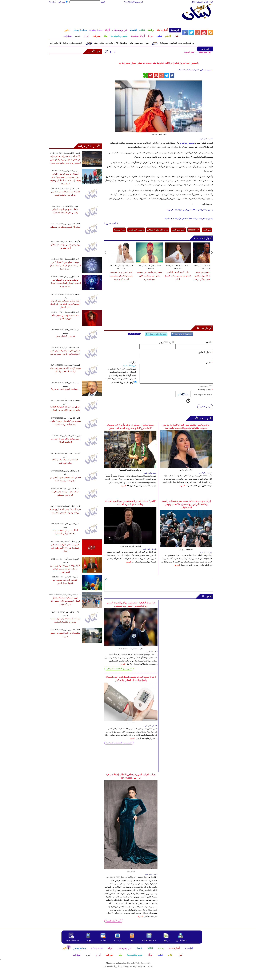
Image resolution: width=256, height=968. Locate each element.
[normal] (110, 51)
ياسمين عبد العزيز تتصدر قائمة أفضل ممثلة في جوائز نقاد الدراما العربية (189, 218)
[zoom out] (114, 51)
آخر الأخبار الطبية (113, 921)
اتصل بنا (103, 940)
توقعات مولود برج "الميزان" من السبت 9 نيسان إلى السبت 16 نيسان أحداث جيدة (65, 265)
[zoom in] (106, 51)
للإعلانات (117, 940)
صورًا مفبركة (119, 230)
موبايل (89, 940)
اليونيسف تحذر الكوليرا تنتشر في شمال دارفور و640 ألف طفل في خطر (65, 548)
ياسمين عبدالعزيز (186, 143)
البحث (103, 2)
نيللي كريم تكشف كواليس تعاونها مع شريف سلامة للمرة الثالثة (178, 275)
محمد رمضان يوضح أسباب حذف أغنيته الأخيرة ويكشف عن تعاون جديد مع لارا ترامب (206, 275)
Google (52, 2)
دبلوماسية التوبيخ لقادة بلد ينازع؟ (65, 389)
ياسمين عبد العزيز (136, 230)
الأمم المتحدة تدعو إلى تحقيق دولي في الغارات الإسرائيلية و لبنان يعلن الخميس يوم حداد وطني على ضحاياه (65, 159)
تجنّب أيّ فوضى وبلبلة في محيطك (65, 227)
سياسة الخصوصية (71, 940)
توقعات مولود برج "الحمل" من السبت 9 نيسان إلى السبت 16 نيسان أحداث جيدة (65, 283)
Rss (132, 940)
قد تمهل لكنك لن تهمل (65, 336)
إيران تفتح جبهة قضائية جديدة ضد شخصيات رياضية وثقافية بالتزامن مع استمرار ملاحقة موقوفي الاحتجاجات (186, 504)
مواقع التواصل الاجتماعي (157, 230)
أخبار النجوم (189, 52)
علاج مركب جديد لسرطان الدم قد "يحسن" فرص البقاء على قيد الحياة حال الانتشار (65, 304)
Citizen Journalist (149, 940)
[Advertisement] (115, 13)
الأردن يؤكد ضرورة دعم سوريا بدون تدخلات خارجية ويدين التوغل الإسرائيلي (65, 568)
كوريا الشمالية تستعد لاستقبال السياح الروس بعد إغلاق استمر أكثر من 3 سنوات (65, 601)
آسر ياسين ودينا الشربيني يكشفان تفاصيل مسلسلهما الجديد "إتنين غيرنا (121, 275)
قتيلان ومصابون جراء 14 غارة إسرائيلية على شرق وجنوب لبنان (69, 43)
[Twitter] (156, 335)
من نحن (166, 940)
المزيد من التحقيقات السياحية (119, 668)
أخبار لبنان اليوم (178, 230)
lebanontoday (193, 230)
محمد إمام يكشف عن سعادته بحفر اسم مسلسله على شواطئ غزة (149, 275)
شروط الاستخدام (129, 365)
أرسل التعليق (205, 407)
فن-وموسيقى (204, 52)
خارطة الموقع (181, 940)
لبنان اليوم (61, 2)
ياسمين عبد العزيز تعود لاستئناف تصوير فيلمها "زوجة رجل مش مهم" (190, 209)
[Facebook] (182, 335)
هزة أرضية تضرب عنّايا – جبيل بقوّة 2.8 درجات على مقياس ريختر (135, 43)
